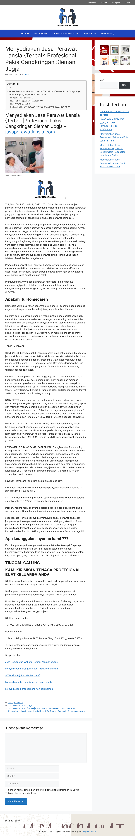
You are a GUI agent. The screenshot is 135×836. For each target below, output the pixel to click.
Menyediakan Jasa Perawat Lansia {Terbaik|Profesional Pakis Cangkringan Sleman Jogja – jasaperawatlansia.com (44, 93)
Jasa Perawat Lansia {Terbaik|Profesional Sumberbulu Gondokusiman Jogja (41, 708)
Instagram (116, 3)
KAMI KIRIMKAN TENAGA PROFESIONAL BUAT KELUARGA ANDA (41, 107)
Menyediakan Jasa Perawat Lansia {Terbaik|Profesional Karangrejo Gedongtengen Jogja (47, 711)
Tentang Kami (40, 33)
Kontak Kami (90, 33)
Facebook (92, 3)
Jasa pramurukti (15, 702)
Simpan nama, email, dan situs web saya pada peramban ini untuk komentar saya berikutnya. (43, 791)
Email (128, 3)
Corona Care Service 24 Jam (65, 33)
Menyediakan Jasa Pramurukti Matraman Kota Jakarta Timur (114, 137)
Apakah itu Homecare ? (23, 98)
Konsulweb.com (88, 831)
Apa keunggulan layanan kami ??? (28, 101)
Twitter (104, 3)
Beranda (25, 33)
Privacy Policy (107, 33)
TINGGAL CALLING (21, 104)
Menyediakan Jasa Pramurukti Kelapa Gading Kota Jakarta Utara (113, 163)
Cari (102, 80)
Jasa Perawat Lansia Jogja (20, 705)
